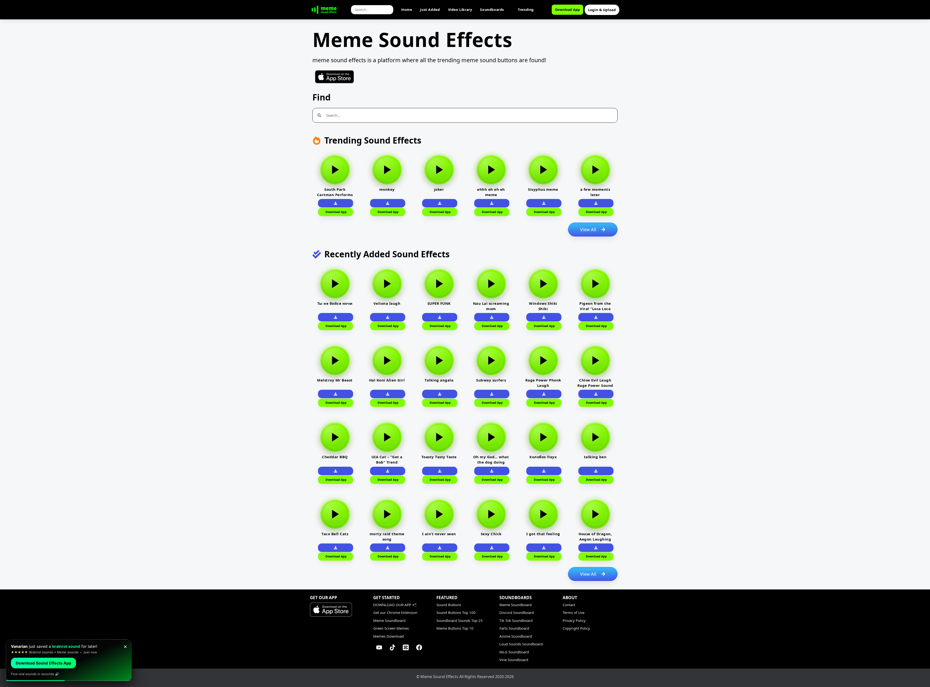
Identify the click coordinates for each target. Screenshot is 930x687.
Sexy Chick (491, 533)
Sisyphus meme (543, 189)
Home (406, 9)
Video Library (460, 9)
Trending (526, 9)
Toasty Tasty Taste (439, 456)
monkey (387, 189)
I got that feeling (543, 533)
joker (439, 189)
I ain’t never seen (439, 533)
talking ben (595, 456)
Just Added (430, 9)
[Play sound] (334, 169)
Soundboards (492, 9)
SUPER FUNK (439, 303)
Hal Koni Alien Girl (387, 380)
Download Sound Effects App (43, 663)
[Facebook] (419, 647)
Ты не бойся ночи (335, 303)
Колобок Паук (543, 456)
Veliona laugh (387, 303)
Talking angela (439, 380)
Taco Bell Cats (334, 533)
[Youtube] (379, 647)
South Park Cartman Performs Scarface (335, 194)
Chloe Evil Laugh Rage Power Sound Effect (595, 385)
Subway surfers (491, 380)
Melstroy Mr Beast (335, 380)
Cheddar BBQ (335, 456)
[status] (69, 660)
